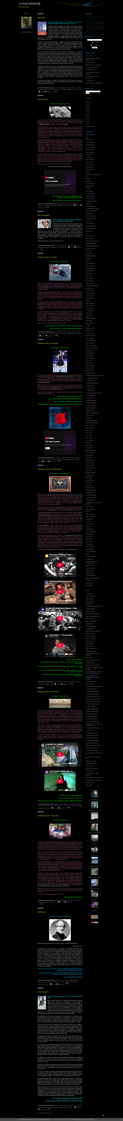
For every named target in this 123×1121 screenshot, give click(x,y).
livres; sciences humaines (61, 247)
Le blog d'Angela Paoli (91, 689)
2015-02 (88, 114)
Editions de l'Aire (90, 623)
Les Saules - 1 (94, 899)
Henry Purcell (89, 315)
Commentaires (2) (54, 205)
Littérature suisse (90, 415)
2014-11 (88, 121)
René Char (88, 511)
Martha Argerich (89, 455)
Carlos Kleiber (89, 191)
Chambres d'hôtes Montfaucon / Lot (94, 606)
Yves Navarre (89, 585)
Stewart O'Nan (89, 544)
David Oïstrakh (89, 238)
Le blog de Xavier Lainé (91, 748)
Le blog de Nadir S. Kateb (92, 735)
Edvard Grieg (89, 253)
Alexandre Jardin (43, 992)
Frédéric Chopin (90, 280)
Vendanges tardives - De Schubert (48, 691)
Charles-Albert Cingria (91, 211)
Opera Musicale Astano (94, 821)
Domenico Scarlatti (90, 248)
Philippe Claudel (90, 487)
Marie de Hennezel (43, 215)
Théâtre (88, 554)
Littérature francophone (91, 405)
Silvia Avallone (89, 534)
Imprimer (42, 91)
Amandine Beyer (90, 149)
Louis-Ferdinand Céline (91, 420)
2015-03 (88, 111)
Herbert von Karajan (91, 318)
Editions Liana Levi (90, 641)
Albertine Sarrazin (90, 142)
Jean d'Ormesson (90, 338)
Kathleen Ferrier (90, 370)
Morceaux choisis (90, 462)
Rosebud (88, 521)
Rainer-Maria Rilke (90, 509)
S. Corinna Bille (89, 524)
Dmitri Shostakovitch (91, 243)
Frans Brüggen (89, 270)
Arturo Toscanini (90, 169)
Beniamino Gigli (90, 183)
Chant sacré (89, 203)
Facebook (48, 91)
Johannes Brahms (90, 353)
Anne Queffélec (89, 162)
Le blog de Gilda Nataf (91, 716)
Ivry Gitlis (88, 325)
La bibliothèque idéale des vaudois (94, 375)
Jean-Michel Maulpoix (91, 345)
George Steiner (89, 288)
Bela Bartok (88, 181)
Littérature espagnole (91, 400)
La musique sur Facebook (92, 383)
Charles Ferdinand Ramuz (92, 208)
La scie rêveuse (89, 55)
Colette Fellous (89, 231)
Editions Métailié (90, 643)
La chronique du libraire (91, 378)
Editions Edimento (90, 628)
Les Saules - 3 (94, 843)
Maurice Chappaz (90, 460)
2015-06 (88, 104)
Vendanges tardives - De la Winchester (50, 469)
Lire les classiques (90, 395)
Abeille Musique (90, 601)
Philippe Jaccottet (90, 492)
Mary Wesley (89, 457)
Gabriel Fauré (89, 283)
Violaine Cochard (90, 565)
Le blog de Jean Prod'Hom (92, 721)
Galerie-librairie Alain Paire (92, 660)
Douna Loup (89, 251)
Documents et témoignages (92, 246)
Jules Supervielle (90, 365)
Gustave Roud (89, 308)
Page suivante (48, 1112)
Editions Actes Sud (90, 611)
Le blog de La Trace (91, 730)
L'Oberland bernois (94, 888)
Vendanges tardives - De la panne (48, 815)
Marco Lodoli (89, 432)
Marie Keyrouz (89, 447)
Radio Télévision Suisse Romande (94, 777)
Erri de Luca (89, 261)
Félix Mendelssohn (90, 263)
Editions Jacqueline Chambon (93, 631)
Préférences (95, 855)
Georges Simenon (90, 293)
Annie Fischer (89, 164)
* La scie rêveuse (90, 596)
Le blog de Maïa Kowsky (92, 733)
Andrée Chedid (89, 154)
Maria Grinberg (89, 437)
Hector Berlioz (89, 313)
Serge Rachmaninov (91, 531)
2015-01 (88, 116)
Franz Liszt (88, 275)
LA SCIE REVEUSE (30, 3)
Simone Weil (89, 536)
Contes (87, 233)
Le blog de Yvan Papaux (92, 750)
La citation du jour (90, 62)
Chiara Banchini (90, 213)
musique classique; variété (44, 808)
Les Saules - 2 (94, 910)
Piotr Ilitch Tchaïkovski (91, 497)
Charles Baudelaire (90, 206)
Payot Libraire (89, 771)
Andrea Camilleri (90, 152)
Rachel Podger (89, 506)
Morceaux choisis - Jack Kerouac (94, 65)
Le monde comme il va (91, 388)
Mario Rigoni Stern (90, 452)
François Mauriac (90, 268)
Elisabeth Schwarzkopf (91, 255)
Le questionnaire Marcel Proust (93, 393)
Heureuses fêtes (43, 99)
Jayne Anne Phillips (90, 335)
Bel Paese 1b (42, 912)
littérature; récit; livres (75, 89)
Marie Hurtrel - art (90, 766)
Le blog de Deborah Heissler (93, 699)
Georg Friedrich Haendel (92, 285)
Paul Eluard (88, 482)
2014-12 (88, 119)
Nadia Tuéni (89, 470)
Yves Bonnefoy (89, 583)
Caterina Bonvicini (90, 196)
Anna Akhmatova (90, 159)
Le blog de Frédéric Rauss (92, 711)
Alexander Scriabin (90, 144)
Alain (87, 137)
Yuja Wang (88, 580)
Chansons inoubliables (91, 201)
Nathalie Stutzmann (90, 472)
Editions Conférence (91, 618)
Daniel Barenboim (90, 236)
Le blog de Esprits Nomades (93, 704)
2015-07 (88, 101)
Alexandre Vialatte (90, 147)
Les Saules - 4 (94, 799)
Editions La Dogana (90, 636)
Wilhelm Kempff (89, 573)
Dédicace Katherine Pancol (94, 877)
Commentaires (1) (53, 902)
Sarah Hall (88, 526)
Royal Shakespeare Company (93, 780)
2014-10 (88, 123)
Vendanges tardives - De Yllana (47, 257)
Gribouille (88, 300)
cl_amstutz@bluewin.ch (26, 32)
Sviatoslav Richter (90, 546)
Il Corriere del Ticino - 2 (94, 810)
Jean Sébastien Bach (91, 340)
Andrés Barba (89, 157)
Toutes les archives (90, 126)
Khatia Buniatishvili (90, 373)
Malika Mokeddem (90, 427)
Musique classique (90, 467)
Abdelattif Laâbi (89, 598)
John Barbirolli (89, 355)
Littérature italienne (90, 408)
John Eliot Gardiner (90, 358)
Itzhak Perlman (89, 323)
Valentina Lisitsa (90, 559)
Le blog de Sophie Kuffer (92, 743)
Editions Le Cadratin (91, 638)
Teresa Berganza (90, 549)
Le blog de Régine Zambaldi (93, 740)
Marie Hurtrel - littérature (92, 768)
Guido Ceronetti (89, 303)
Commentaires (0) (63, 89)
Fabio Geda (41, 17)
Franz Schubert (89, 278)
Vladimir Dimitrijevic (90, 568)
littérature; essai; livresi (76, 333)
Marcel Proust (89, 430)
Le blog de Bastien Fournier (92, 691)
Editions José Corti (90, 633)
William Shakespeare (91, 575)
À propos (26, 13)
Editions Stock (89, 657)
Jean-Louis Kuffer (90, 343)
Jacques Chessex (90, 333)
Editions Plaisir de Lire (91, 648)
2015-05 (88, 106)
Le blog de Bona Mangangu (92, 694)
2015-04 (88, 109)
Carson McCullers (90, 193)
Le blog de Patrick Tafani (92, 737)
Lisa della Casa (89, 398)
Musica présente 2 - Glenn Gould (94, 83)
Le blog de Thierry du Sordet (93, 745)
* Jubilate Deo (89, 593)
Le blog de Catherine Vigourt (93, 696)
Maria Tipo (88, 442)
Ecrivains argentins (90, 608)
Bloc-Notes (88, 188)
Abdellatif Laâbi (89, 134)
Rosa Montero (89, 519)
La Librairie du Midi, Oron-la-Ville (94, 686)
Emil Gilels (88, 258)
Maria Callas (89, 435)
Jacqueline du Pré (90, 328)
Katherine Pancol (90, 368)
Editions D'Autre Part (91, 621)
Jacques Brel (89, 330)
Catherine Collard (90, 198)
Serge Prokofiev (90, 529)
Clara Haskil (89, 221)
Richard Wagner (90, 514)
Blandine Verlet (89, 186)
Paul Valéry (88, 485)
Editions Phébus (90, 646)
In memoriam (89, 320)
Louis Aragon (89, 417)
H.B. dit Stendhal (90, 310)
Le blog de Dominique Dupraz (93, 701)
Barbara (88, 178)
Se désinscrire (95, 45)
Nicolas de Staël (90, 475)
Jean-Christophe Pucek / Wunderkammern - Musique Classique (92, 677)
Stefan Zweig (89, 539)
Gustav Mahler (89, 305)
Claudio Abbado (90, 223)
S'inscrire (95, 42)
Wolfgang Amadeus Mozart (92, 578)
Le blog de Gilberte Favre (92, 714)
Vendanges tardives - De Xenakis (48, 343)
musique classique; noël (67, 205)
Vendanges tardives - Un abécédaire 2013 (53, 805)
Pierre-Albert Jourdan (91, 495)
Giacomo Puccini (90, 295)
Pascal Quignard (90, 480)
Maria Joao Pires (90, 440)
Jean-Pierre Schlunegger (92, 348)
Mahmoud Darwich (90, 425)
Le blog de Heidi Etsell (91, 718)
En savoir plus (91, 1119)
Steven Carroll (89, 541)
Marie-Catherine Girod (91, 450)
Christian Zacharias (90, 216)
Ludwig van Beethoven (91, 422)
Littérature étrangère (91, 403)
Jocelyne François (90, 350)
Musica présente (90, 465)
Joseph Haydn (89, 363)
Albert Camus (89, 139)
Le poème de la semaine (92, 67)
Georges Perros (89, 290)
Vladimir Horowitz (90, 570)
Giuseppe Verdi (89, 298)
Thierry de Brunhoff (90, 556)
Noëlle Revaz (89, 477)
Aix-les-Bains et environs (95, 832)
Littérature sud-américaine (92, 413)
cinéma (51, 684)
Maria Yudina (89, 445)
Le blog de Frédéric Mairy (92, 709)
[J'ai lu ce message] (121, 1119)
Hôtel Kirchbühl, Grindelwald (93, 665)
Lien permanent (55, 89)
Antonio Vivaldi (89, 167)
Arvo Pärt (88, 172)
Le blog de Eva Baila (91, 706)
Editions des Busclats (91, 626)
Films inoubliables (90, 265)
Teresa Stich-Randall (91, 551)
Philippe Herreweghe (91, 490)
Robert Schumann (90, 516)
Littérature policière (90, 410)
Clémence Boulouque (91, 228)
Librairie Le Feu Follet (91, 761)
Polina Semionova (90, 500)
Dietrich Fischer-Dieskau (92, 241)
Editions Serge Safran (91, 651)
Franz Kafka (89, 273)
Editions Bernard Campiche (92, 613)
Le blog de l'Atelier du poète (92, 728)
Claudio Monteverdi (90, 226)
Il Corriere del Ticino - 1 (94, 866)
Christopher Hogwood (91, 218)
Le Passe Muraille (90, 390)
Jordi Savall (88, 360)
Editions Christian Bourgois (92, 616)
